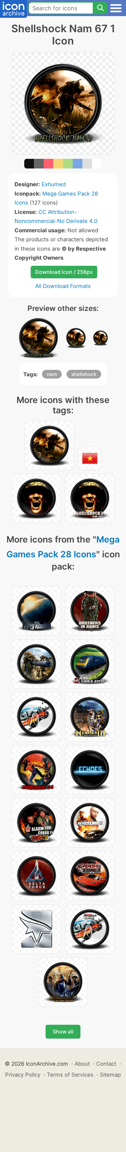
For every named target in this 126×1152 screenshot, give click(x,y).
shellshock (83, 374)
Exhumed (54, 184)
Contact (106, 1064)
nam (52, 374)
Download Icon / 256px (64, 272)
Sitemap (110, 1074)
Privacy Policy (22, 1074)
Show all (63, 1031)
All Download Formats (63, 286)
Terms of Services (70, 1074)
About (82, 1064)
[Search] (100, 8)
